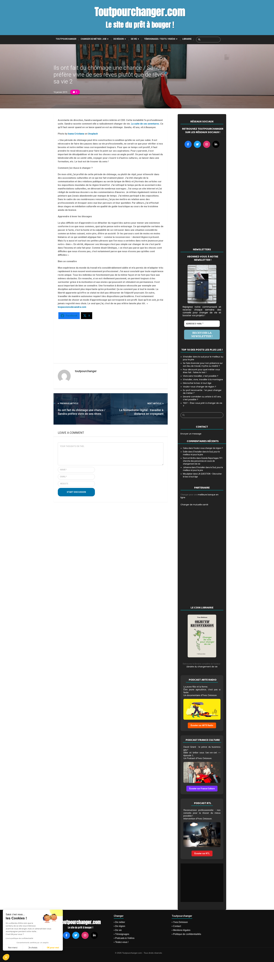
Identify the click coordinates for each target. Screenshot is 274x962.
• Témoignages (121, 934)
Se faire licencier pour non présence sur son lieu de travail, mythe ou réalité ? (203, 364)
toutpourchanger (86, 371)
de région (118, 39)
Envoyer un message (191, 433)
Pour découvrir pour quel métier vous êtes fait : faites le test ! (201, 371)
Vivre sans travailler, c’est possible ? (200, 376)
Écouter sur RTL (202, 853)
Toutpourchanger (66, 39)
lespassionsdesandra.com (72, 307)
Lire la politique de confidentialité (19, 938)
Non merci (12, 947)
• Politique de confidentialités (186, 934)
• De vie (118, 930)
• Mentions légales (181, 930)
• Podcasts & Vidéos (124, 938)
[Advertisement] (105, 340)
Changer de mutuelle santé (194, 504)
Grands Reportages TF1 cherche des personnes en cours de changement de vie (202, 461)
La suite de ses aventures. (145, 123)
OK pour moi (53, 947)
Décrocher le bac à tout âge (197, 383)
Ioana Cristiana (76, 133)
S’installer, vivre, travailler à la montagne (203, 379)
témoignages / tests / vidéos (159, 39)
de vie (134, 39)
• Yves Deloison (180, 922)
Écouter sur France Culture (202, 788)
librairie (187, 39)
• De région (119, 926)
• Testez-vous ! (121, 942)
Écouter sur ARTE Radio (202, 725)
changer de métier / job (93, 39)
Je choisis (32, 947)
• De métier (119, 922)
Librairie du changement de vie (202, 666)
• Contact (176, 926)
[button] (6, 957)
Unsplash (93, 133)
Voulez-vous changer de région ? (199, 386)
